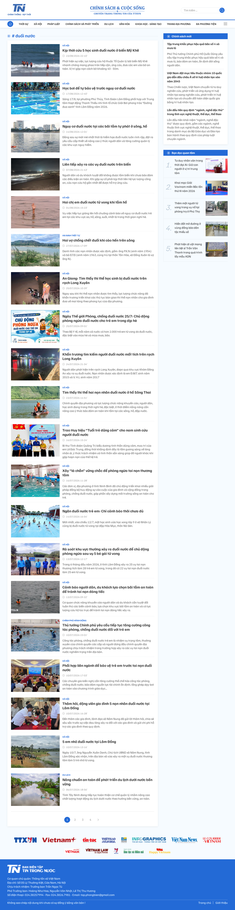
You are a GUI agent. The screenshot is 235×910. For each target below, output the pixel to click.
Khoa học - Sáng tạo (148, 23)
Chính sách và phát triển (82, 23)
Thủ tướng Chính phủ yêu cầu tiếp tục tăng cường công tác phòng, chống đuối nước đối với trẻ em (106, 627)
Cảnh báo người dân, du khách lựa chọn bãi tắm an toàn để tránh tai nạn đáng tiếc (107, 589)
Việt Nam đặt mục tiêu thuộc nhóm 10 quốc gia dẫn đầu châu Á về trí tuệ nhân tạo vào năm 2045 (194, 77)
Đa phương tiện (206, 23)
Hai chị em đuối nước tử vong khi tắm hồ (94, 202)
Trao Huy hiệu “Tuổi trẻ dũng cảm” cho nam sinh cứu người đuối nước (105, 432)
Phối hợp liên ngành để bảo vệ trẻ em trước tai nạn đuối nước (107, 667)
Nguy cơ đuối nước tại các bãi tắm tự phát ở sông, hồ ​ (105, 126)
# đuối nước (23, 35)
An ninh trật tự (71, 235)
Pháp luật (53, 23)
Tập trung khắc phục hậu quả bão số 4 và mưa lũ (193, 46)
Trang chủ (204, 902)
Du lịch (109, 23)
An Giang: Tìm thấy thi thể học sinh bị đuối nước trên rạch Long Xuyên (104, 280)
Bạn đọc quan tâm (183, 153)
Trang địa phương (179, 23)
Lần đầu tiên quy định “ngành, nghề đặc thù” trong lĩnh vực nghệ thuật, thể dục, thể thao (195, 112)
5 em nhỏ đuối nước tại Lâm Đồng (89, 741)
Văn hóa (124, 23)
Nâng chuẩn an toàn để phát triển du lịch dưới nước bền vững (107, 781)
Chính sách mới (181, 36)
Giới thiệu (222, 902)
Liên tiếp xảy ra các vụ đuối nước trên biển (96, 164)
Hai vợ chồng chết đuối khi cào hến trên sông (98, 240)
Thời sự (23, 23)
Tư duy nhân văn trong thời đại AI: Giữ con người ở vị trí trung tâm (189, 167)
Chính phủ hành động (74, 620)
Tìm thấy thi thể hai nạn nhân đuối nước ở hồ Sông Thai (106, 392)
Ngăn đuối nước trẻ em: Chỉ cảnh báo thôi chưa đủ (102, 511)
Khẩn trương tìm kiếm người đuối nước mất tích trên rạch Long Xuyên (108, 356)
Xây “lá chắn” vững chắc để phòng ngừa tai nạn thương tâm (107, 472)
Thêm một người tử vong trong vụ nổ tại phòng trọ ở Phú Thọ (187, 207)
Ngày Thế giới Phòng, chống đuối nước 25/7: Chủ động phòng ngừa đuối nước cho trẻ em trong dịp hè (105, 318)
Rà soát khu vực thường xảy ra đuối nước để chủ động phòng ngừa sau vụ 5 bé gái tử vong (105, 551)
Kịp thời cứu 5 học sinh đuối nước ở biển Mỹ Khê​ (100, 50)
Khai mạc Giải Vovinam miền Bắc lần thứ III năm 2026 (189, 187)
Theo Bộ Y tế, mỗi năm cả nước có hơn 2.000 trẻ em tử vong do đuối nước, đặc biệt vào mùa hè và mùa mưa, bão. (107, 333)
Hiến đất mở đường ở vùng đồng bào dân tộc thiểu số (188, 228)
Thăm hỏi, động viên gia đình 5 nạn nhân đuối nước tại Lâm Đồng (105, 705)
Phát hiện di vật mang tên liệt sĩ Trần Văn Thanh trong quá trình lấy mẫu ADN (188, 250)
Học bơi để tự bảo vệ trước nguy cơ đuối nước (98, 88)
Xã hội (38, 23)
